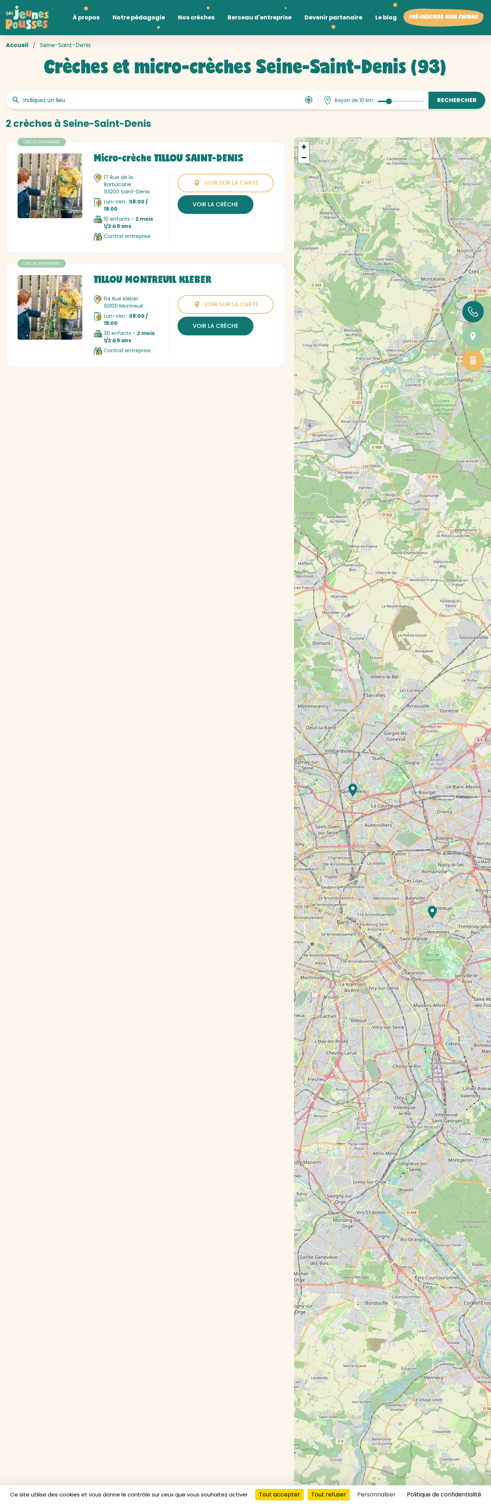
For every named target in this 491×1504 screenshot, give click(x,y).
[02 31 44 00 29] (473, 311)
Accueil (17, 45)
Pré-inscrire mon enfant (443, 17)
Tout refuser (328, 1494)
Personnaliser (376, 1494)
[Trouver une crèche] (473, 336)
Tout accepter (279, 1494)
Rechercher (457, 100)
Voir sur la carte (231, 183)
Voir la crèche (215, 204)
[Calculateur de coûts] (473, 360)
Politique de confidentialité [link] (444, 1494)
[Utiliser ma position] (308, 100)
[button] (432, 912)
